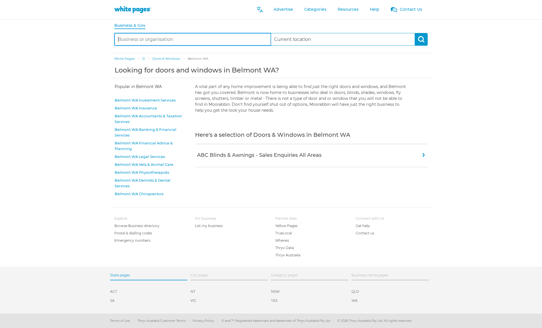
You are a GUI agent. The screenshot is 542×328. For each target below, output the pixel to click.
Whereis (282, 240)
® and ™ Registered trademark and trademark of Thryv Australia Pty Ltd (276, 321)
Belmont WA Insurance (136, 108)
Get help (363, 226)
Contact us (365, 233)
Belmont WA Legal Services (140, 157)
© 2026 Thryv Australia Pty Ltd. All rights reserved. (374, 321)
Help (374, 9)
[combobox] (193, 39)
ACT (113, 291)
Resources (348, 9)
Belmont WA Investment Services (145, 100)
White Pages (125, 59)
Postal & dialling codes (133, 233)
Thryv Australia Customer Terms (161, 321)
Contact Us (410, 9)
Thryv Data (284, 248)
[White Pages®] (132, 9)
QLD (355, 291)
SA (112, 300)
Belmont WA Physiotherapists (142, 172)
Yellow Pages (286, 226)
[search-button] (421, 39)
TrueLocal (283, 233)
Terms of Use (120, 321)
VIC (193, 300)
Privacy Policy (204, 321)
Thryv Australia (287, 255)
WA (354, 300)
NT (193, 291)
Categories (315, 9)
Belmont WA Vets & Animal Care (144, 164)
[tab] (132, 26)
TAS (274, 300)
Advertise (283, 9)
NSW (275, 291)
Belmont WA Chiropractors (139, 194)
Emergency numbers (132, 240)
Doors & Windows (166, 59)
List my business (209, 226)
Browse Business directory (136, 226)
